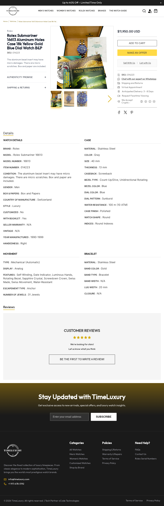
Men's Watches (45, 11)
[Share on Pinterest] (131, 113)
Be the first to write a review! (82, 359)
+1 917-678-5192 (16, 484)
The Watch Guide (118, 11)
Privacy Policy (109, 463)
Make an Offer (137, 52)
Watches (13, 21)
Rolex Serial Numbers (145, 458)
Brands (102, 11)
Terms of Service (110, 458)
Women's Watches (66, 11)
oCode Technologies (69, 501)
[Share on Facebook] (119, 113)
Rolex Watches (87, 11)
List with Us (145, 63)
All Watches (75, 450)
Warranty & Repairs (112, 454)
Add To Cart (137, 43)
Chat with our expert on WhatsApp (139, 79)
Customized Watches (80, 463)
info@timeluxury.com (18, 479)
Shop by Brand (77, 467)
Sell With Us (129, 63)
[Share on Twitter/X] (125, 113)
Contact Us (140, 454)
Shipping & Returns (111, 450)
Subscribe (103, 416)
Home (5, 21)
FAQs (137, 450)
